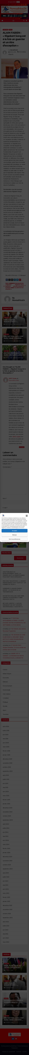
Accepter (14, 530)
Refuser (14, 535)
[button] (26, 515)
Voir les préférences (14, 539)
